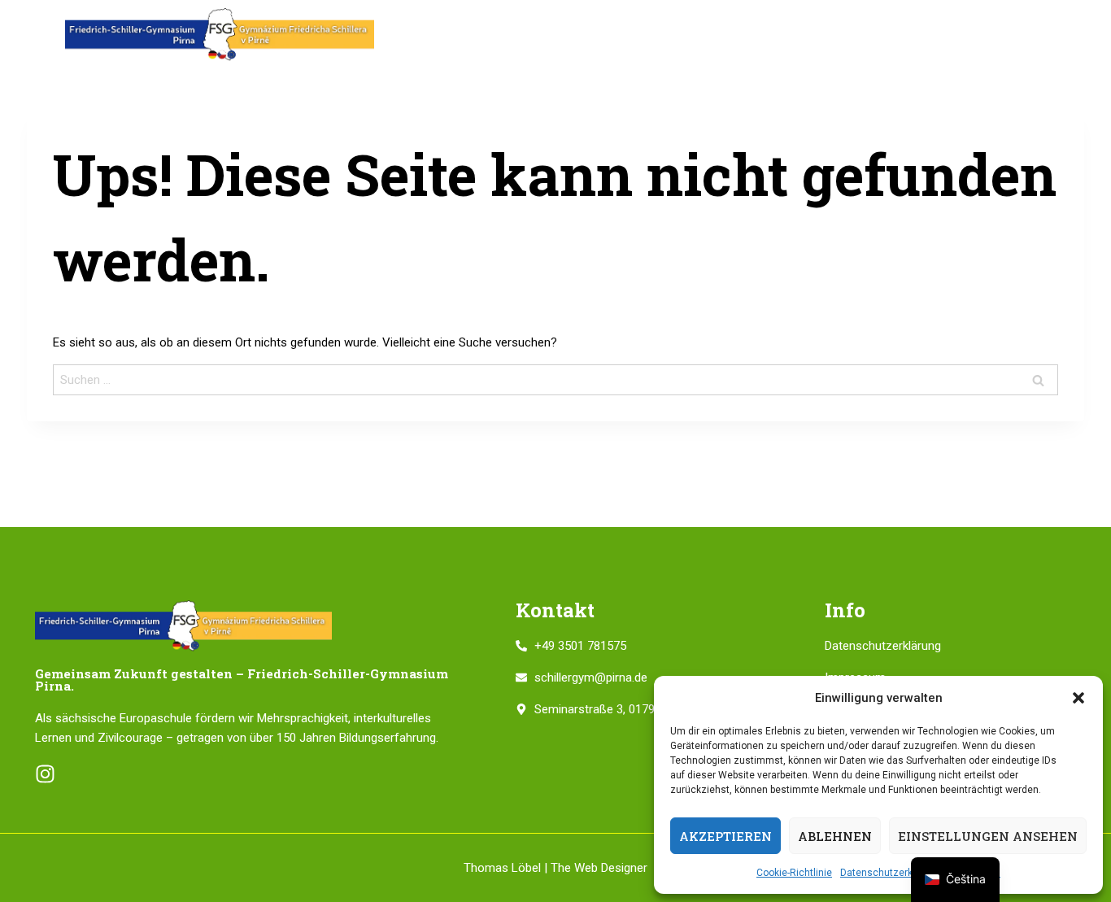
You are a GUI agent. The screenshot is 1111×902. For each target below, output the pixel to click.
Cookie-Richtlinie (794, 872)
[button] (1078, 698)
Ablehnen (835, 836)
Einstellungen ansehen (988, 836)
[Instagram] (45, 774)
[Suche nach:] (555, 380)
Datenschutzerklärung (890, 872)
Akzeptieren (725, 836)
